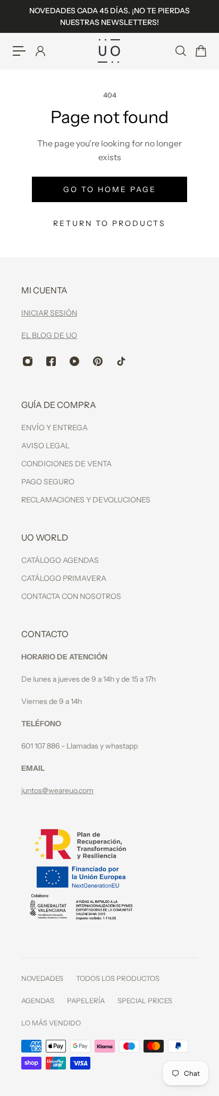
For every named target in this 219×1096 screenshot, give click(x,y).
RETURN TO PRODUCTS (109, 223)
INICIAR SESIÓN (49, 313)
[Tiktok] (121, 361)
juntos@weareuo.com (57, 790)
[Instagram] (27, 361)
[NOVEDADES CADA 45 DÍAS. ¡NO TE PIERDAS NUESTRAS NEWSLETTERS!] (109, 16)
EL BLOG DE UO (49, 335)
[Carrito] (200, 51)
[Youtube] (74, 361)
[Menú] (19, 51)
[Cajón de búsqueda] (180, 51)
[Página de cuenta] (40, 51)
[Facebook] (51, 361)
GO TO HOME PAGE (109, 189)
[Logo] (109, 50)
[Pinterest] (98, 361)
